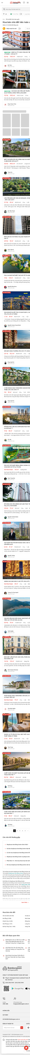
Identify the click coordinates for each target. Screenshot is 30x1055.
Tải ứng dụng (17, 2)
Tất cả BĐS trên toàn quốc (12, 19)
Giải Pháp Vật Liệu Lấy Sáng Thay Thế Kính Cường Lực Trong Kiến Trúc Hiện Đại (15, 949)
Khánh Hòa (8, 921)
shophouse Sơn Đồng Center (15, 873)
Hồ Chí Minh (8, 915)
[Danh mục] (2, 2)
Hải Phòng (7, 924)
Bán (4, 19)
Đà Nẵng (7, 918)
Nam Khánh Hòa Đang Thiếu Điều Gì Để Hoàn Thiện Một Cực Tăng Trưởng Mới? (15, 957)
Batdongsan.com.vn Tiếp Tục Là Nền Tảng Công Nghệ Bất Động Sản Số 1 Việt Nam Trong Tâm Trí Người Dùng (15, 941)
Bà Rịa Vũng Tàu (9, 926)
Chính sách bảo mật (23, 1039)
